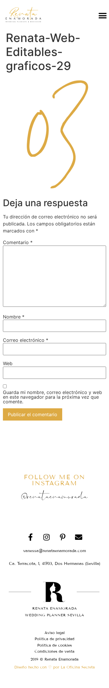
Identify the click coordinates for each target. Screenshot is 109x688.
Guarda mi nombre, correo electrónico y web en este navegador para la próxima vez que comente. (52, 397)
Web (7, 363)
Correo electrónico (25, 340)
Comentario (18, 242)
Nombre (13, 316)
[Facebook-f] (30, 537)
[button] (102, 15)
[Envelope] (78, 537)
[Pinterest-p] (62, 537)
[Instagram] (46, 537)
